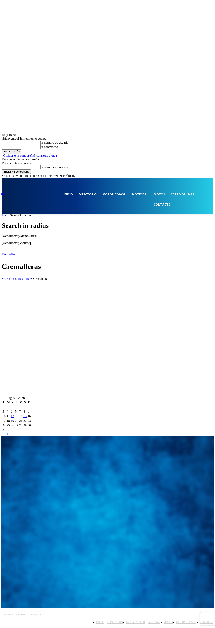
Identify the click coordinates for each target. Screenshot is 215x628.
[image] (107, 469)
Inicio (5, 215)
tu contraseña (49, 147)
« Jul (5, 434)
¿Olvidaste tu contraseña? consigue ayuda (29, 155)
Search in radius (12, 278)
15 (25, 416)
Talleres (28, 278)
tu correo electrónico (54, 167)
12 (12, 416)
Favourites (9, 254)
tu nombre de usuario (54, 142)
